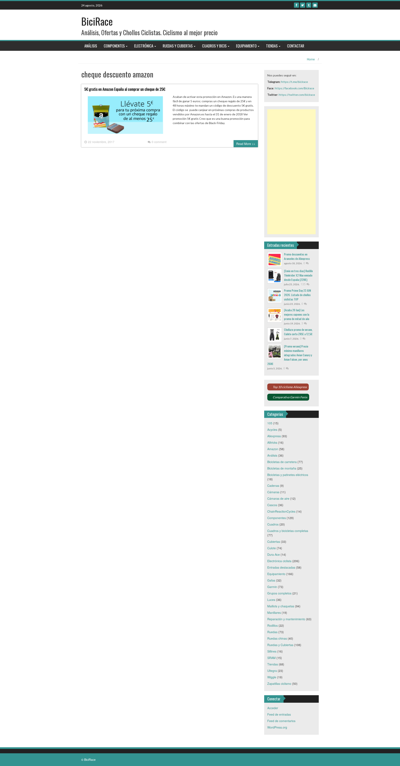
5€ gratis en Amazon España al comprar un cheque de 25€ (124, 89)
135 (303, 284)
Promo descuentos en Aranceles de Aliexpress (297, 256)
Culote (271, 548)
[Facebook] (296, 5)
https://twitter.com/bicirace (297, 94)
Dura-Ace (273, 554)
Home (311, 59)
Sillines (271, 651)
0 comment (159, 142)
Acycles (272, 429)
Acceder (272, 708)
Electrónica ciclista (279, 561)
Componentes (114, 46)
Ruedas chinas (277, 638)
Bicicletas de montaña (281, 468)
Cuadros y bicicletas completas (287, 531)
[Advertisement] (291, 171)
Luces (271, 600)
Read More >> (245, 144)
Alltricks (272, 442)
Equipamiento (246, 46)
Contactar (295, 46)
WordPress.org (277, 727)
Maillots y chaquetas (280, 606)
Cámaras (273, 492)
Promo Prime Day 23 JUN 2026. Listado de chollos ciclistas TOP (297, 294)
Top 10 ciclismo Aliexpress (290, 387)
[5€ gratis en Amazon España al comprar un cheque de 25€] (125, 117)
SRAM (271, 658)
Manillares (274, 612)
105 (269, 423)
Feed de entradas (279, 714)
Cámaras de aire (278, 498)
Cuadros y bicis (214, 46)
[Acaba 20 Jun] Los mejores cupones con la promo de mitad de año (296, 314)
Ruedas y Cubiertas (178, 46)
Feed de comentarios (281, 721)
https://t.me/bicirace (294, 81)
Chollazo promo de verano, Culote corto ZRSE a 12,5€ (298, 331)
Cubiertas (273, 541)
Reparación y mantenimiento (286, 619)
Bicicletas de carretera (282, 462)
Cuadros (273, 524)
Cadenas (273, 485)
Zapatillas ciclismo (279, 683)
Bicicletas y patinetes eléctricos (287, 475)
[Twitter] (302, 5)
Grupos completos (279, 593)
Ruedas (272, 632)
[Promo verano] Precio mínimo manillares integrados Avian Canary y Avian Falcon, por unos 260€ (289, 355)
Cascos (272, 505)
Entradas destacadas (281, 567)
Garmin (272, 587)
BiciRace (97, 21)
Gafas (271, 580)
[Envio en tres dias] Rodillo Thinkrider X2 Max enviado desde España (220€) (298, 275)
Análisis (90, 46)
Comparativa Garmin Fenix (290, 397)
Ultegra (272, 671)
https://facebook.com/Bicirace (294, 88)
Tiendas (272, 46)
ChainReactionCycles (281, 511)
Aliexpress (274, 436)
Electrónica (143, 46)
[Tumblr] (308, 5)
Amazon (272, 449)
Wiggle (271, 677)
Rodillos (272, 625)
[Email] (315, 5)
